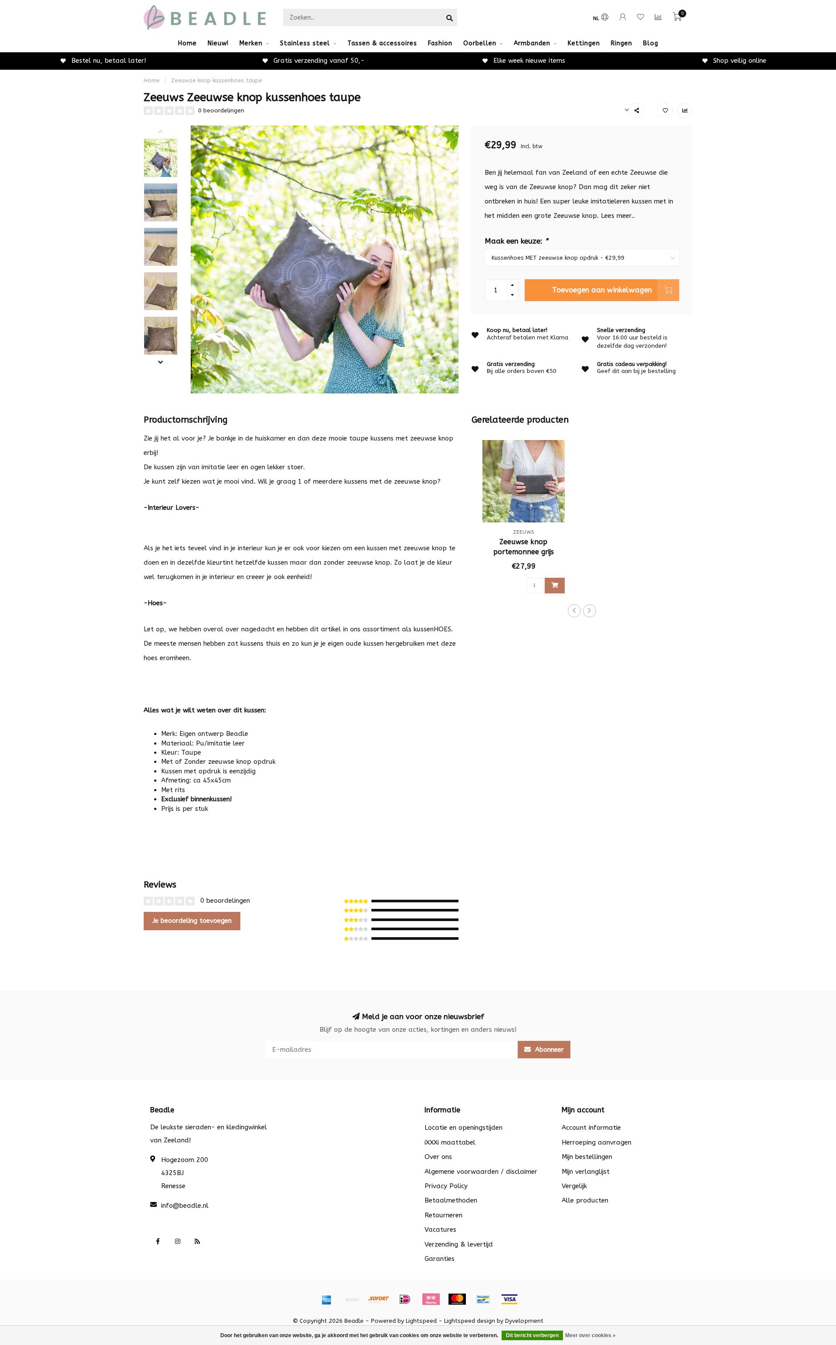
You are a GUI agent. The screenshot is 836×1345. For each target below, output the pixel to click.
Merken (251, 43)
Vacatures (440, 1229)
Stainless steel (305, 43)
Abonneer (548, 1050)
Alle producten (585, 1200)
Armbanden (532, 43)
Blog (650, 43)
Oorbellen (479, 43)
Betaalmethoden (451, 1200)
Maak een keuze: (516, 241)
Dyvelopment (524, 1321)
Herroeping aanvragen (596, 1142)
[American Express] (326, 1299)
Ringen (621, 43)
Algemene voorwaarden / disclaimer (481, 1172)
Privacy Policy (446, 1186)
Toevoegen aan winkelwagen (602, 290)
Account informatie (591, 1128)
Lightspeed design (469, 1321)
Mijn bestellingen (587, 1157)
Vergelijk (574, 1186)
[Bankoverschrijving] (353, 1299)
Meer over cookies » (590, 1335)
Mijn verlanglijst (586, 1172)
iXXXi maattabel (450, 1142)
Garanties (440, 1259)
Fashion (440, 43)
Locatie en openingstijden (463, 1128)
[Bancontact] (483, 1299)
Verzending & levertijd (459, 1244)
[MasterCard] (457, 1299)
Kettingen (584, 43)
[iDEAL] (405, 1299)
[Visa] (509, 1299)
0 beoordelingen (221, 110)
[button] (167, 132)
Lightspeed (421, 1321)
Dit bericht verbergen (532, 1335)
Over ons (438, 1157)
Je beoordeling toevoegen (192, 921)
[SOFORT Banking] (379, 1299)
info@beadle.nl (185, 1205)
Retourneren (443, 1215)
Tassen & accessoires (382, 43)
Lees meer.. (618, 216)
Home (187, 43)
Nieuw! (218, 43)
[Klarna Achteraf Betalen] (431, 1299)
